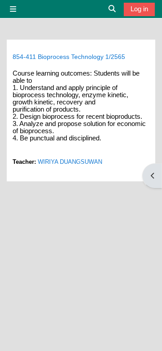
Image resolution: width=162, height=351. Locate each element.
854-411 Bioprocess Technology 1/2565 (69, 56)
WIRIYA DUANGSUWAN (70, 161)
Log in (139, 9)
